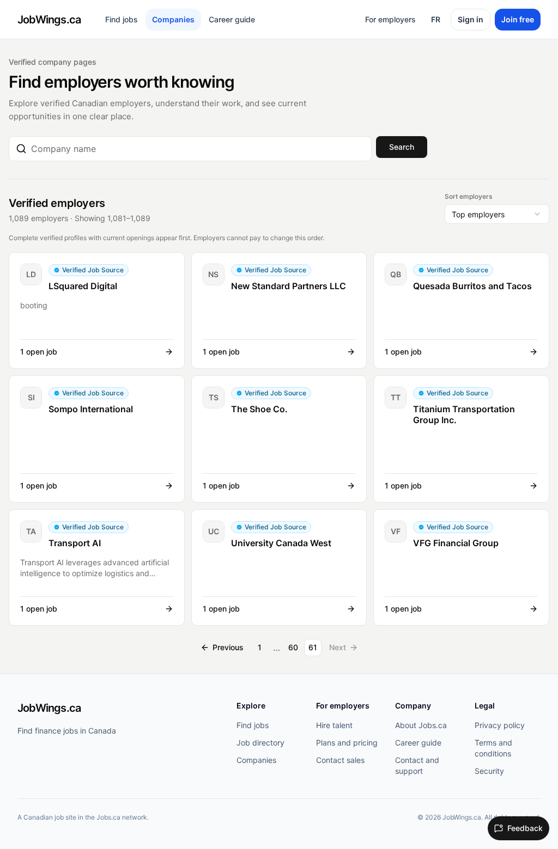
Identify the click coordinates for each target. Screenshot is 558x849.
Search (401, 146)
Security (489, 770)
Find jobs (121, 19)
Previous (228, 647)
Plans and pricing (347, 742)
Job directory (260, 742)
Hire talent (334, 725)
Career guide (232, 19)
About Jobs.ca (421, 725)
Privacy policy (500, 725)
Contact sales (340, 760)
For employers (390, 19)
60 (293, 647)
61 (312, 647)
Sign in (470, 19)
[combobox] (198, 149)
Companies (173, 19)
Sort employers (468, 196)
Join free (517, 19)
